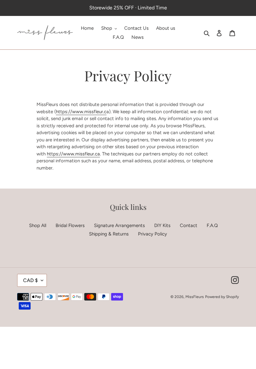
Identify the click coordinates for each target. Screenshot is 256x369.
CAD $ (30, 280)
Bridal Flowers (70, 225)
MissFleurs (194, 297)
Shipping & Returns (109, 234)
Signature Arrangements (119, 225)
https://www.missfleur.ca (73, 154)
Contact (188, 225)
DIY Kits (162, 225)
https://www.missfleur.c (81, 111)
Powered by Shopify (222, 297)
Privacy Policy (152, 234)
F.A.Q (212, 225)
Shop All (37, 225)
